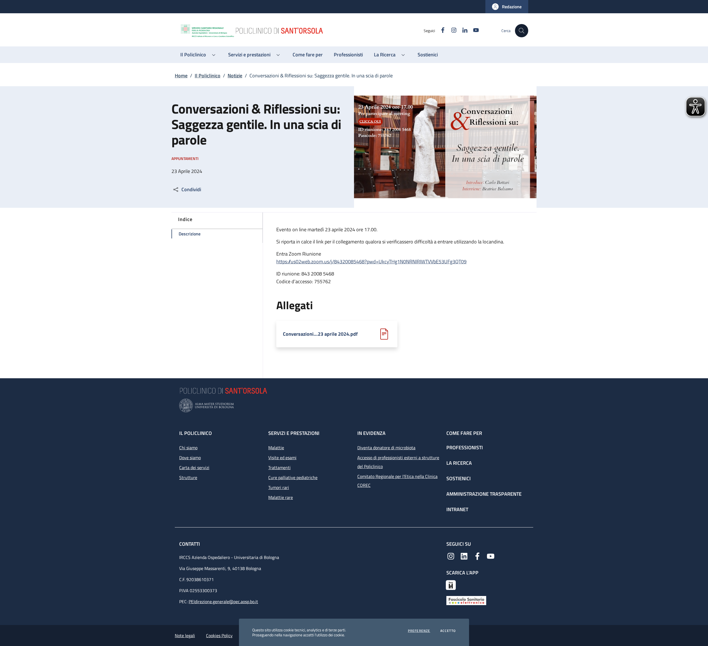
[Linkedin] (464, 555)
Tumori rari (278, 487)
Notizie (235, 75)
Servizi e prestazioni (293, 433)
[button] (506, 6)
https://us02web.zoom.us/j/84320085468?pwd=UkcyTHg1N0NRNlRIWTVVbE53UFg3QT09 (371, 261)
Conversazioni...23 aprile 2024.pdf (320, 334)
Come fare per (464, 433)
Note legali (185, 635)
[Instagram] (450, 555)
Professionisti (464, 447)
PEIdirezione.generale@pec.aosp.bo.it (223, 601)
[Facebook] (477, 555)
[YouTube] (490, 555)
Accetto (448, 630)
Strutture (188, 477)
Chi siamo (188, 447)
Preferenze (419, 630)
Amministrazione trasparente (484, 494)
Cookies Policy (219, 635)
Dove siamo (190, 457)
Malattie (276, 447)
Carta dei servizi (194, 467)
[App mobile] (450, 584)
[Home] (302, 30)
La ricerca (459, 463)
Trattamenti (279, 467)
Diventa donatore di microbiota (386, 447)
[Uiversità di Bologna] (354, 405)
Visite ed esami (282, 457)
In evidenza (371, 433)
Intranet (457, 509)
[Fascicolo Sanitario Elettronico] (466, 600)
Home (181, 75)
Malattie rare (280, 497)
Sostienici (458, 478)
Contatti (190, 544)
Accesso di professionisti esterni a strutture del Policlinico (398, 462)
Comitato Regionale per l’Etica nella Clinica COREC (397, 481)
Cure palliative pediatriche (292, 477)
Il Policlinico (207, 75)
